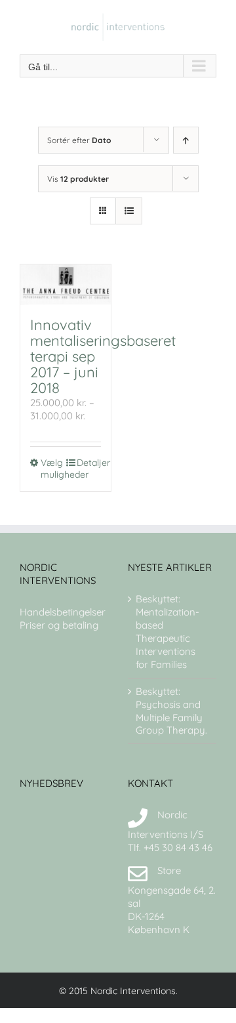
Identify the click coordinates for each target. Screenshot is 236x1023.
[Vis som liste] (129, 211)
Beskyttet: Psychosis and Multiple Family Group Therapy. (171, 711)
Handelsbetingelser (63, 612)
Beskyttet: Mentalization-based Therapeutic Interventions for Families (167, 632)
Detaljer (89, 463)
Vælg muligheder (53, 469)
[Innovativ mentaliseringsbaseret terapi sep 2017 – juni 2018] (65, 284)
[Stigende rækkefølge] (186, 140)
